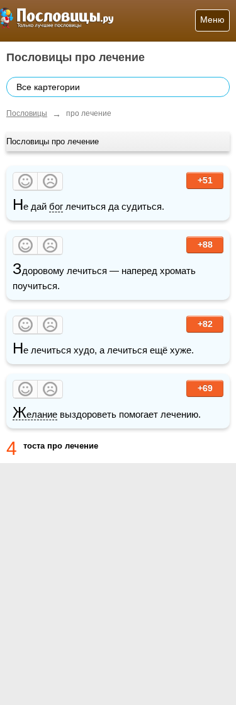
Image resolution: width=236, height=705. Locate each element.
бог (56, 206)
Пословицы (26, 113)
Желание (35, 414)
